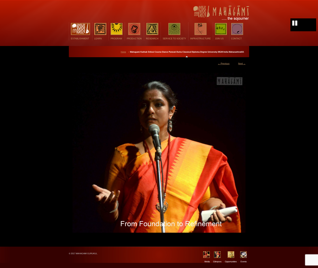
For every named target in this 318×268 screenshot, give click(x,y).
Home (123, 52)
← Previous (223, 63)
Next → (241, 63)
